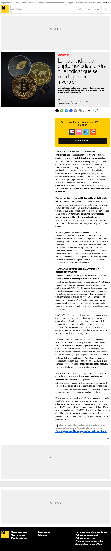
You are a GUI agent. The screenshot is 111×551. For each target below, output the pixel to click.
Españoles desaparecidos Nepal (59, 3)
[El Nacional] (5, 9)
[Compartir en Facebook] (71, 110)
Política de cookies (85, 538)
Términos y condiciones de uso (91, 532)
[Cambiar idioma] (97, 9)
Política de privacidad (86, 535)
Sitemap (42, 535)
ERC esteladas (95, 3)
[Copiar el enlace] (80, 110)
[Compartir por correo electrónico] (75, 110)
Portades (40, 3)
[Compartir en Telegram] (66, 110)
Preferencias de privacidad (89, 541)
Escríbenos (44, 532)
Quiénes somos (19, 532)
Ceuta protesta (81, 3)
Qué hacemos (18, 535)
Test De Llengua (28, 3)
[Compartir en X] (57, 110)
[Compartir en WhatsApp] (61, 110)
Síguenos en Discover (10, 3)
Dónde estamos (19, 538)
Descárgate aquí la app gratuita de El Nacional (81, 431)
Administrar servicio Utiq (88, 544)
